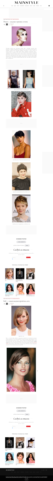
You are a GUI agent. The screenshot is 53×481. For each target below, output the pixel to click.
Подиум (15, 5)
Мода (12, 5)
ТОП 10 (41, 5)
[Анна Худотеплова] (7, 24)
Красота (18, 5)
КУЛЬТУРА (31, 5)
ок (26, 479)
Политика (37, 5)
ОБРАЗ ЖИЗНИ (27, 5)
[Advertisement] (47, 76)
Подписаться (28, 257)
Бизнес (34, 5)
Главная (4, 19)
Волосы (7, 19)
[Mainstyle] (26, 2)
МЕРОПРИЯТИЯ (22, 5)
